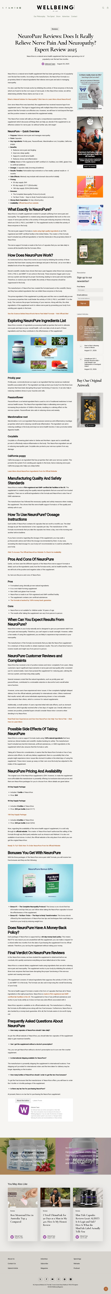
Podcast (77, 1268)
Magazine (44, 1268)
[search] (103, 8)
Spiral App (77, 1259)
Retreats (77, 1263)
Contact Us (12, 1263)
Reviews (55, 29)
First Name (81, 286)
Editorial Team (50, 64)
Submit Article (13, 1268)
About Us (11, 1259)
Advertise (44, 1259)
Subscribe (44, 1263)
